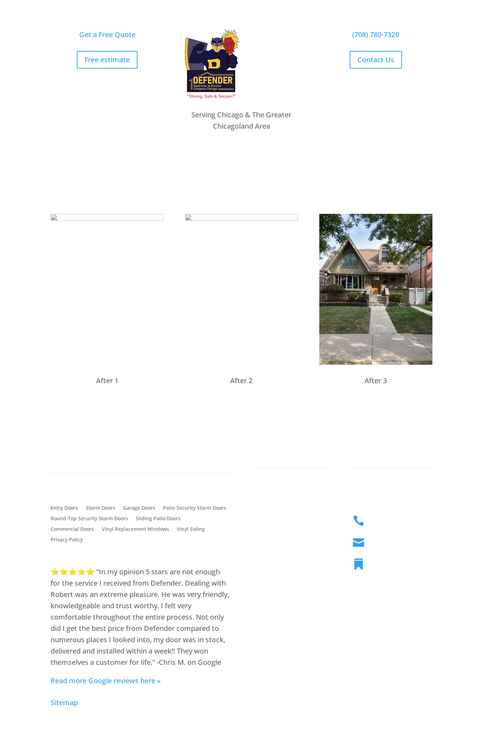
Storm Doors (100, 508)
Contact (366, 450)
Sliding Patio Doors (158, 519)
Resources (223, 172)
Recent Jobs (274, 172)
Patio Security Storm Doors (194, 508)
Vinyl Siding (191, 529)
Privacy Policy (67, 540)
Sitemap (64, 702)
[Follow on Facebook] (358, 642)
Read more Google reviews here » (106, 680)
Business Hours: (393, 562)
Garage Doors (139, 508)
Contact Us (375, 59)
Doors (133, 172)
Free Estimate (379, 172)
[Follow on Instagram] (372, 642)
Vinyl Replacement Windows (135, 529)
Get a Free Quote (107, 34)
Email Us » (385, 540)
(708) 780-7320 (375, 34)
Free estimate (107, 59)
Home (95, 172)
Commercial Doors (72, 529)
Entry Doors (64, 508)
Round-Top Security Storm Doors (89, 519)
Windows (176, 172)
